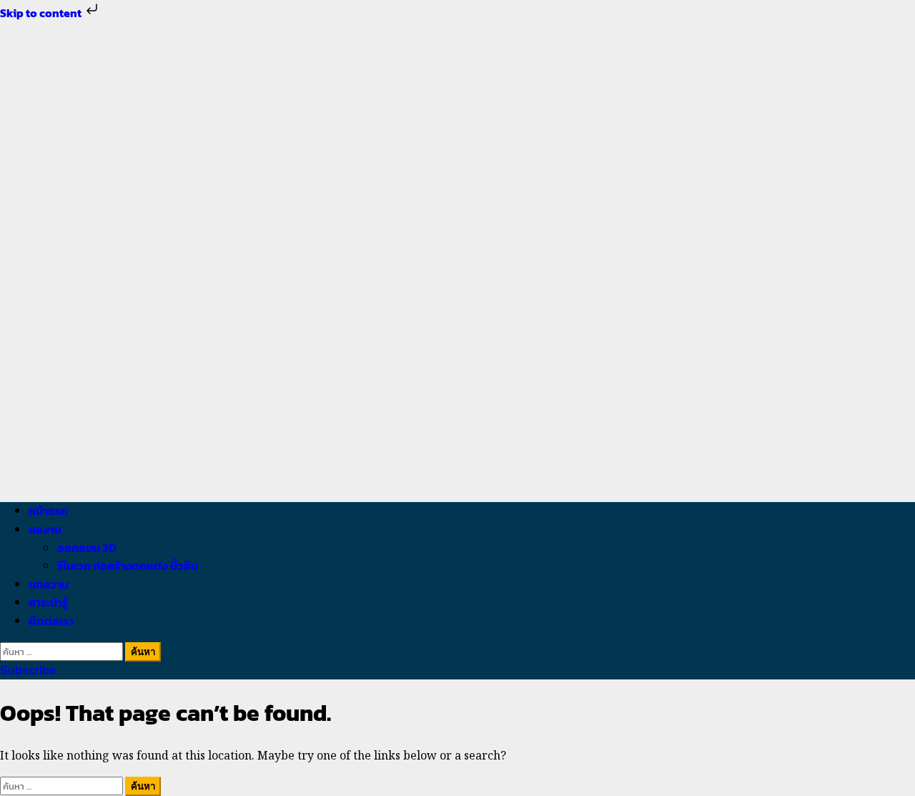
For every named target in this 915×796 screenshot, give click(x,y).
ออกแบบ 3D (87, 547)
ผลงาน (45, 529)
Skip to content (42, 12)
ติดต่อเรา (51, 620)
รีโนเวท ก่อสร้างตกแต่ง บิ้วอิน (127, 565)
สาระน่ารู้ (48, 602)
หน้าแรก (48, 510)
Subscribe (28, 670)
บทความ (49, 584)
